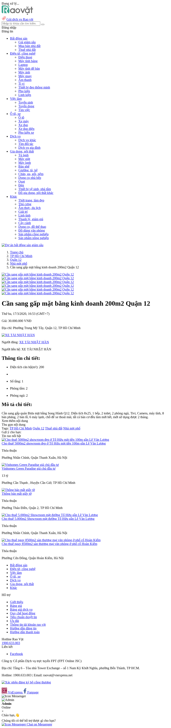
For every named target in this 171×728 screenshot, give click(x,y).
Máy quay (25, 76)
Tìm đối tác (25, 144)
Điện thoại (25, 57)
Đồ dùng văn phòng (31, 230)
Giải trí (23, 211)
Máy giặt (24, 159)
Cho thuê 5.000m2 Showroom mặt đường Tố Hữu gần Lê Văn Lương (48, 518)
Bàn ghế (23, 166)
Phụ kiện (24, 91)
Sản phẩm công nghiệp (33, 234)
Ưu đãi (14, 621)
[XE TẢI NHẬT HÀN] (18, 335)
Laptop (23, 65)
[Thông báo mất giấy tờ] (18, 490)
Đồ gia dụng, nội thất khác (35, 193)
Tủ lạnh (23, 155)
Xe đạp (23, 125)
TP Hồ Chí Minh (21, 256)
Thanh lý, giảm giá (30, 219)
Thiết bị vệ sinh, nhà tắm (34, 189)
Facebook (16, 654)
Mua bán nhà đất (29, 46)
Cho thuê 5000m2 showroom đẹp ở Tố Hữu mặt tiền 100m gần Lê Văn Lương (54, 443)
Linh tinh (24, 215)
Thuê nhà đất (27, 49)
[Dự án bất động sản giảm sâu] (22, 245)
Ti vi (21, 83)
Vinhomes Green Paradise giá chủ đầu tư (28, 468)
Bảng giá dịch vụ (21, 609)
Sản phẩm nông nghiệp (33, 238)
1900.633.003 (11, 643)
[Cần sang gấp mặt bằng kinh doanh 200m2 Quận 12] (38, 274)
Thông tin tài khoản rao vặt (28, 624)
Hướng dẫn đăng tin (23, 628)
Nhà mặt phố (18, 263)
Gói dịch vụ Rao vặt (19, 19)
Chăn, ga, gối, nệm (30, 174)
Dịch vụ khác (27, 140)
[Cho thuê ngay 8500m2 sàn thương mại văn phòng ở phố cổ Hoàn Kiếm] (51, 540)
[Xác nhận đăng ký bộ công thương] (26, 682)
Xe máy (23, 121)
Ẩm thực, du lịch (29, 208)
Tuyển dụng (26, 106)
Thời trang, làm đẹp (31, 200)
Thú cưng (24, 204)
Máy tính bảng (28, 61)
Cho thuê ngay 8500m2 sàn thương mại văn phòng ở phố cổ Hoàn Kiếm (49, 544)
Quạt (21, 181)
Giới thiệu (16, 602)
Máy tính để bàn (29, 68)
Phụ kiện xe (26, 132)
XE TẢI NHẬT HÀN (34, 342)
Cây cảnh (24, 223)
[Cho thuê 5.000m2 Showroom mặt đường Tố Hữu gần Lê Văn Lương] (50, 515)
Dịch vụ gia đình (29, 147)
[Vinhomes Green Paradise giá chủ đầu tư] (30, 465)
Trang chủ (16, 252)
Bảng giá (16, 606)
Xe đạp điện (26, 129)
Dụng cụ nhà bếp (29, 177)
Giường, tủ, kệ (28, 170)
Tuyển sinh (25, 102)
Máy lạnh (24, 162)
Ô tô (21, 117)
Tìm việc (24, 110)
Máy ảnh (24, 72)
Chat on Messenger (39, 724)
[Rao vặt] (17, 13)
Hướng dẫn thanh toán (25, 632)
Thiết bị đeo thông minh (34, 87)
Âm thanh (24, 80)
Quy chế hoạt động (22, 613)
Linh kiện (24, 95)
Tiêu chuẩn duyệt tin (23, 617)
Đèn (21, 185)
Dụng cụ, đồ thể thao (32, 226)
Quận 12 (15, 259)
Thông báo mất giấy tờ (16, 493)
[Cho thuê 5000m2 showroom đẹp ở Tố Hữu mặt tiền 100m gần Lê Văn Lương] (55, 439)
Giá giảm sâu (27, 42)
